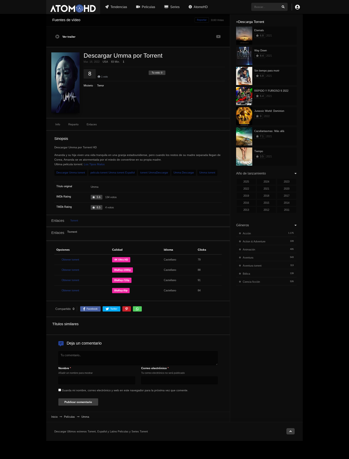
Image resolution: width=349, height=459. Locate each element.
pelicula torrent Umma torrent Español (112, 172)
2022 (246, 188)
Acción (247, 233)
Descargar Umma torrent (70, 172)
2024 (266, 181)
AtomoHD (200, 7)
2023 (286, 181)
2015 (266, 202)
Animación (249, 249)
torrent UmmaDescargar (154, 172)
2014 (286, 202)
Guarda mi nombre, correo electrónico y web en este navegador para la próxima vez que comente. (125, 390)
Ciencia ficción (251, 281)
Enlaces (92, 124)
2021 (266, 188)
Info (57, 124)
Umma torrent (207, 172)
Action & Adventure (254, 241)
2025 (246, 181)
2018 (266, 195)
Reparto (73, 124)
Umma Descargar (183, 172)
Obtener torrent (70, 259)
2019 (246, 195)
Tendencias (118, 7)
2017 (286, 195)
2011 (286, 209)
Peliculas (148, 7)
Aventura (248, 257)
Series (174, 7)
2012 (266, 209)
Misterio (88, 85)
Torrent (74, 220)
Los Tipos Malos (94, 164)
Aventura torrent (252, 265)
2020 (286, 188)
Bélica (246, 273)
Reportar (202, 20)
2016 (246, 202)
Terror (100, 85)
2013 (246, 209)
